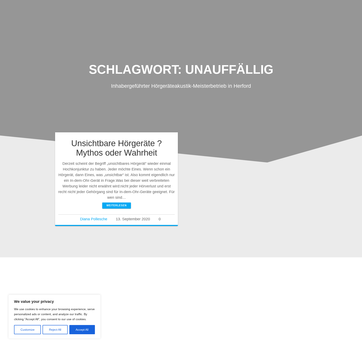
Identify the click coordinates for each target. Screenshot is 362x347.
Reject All (55, 329)
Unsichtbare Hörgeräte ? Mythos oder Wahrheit (116, 148)
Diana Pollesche (93, 219)
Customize (28, 329)
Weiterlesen (116, 205)
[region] (54, 317)
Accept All (82, 329)
